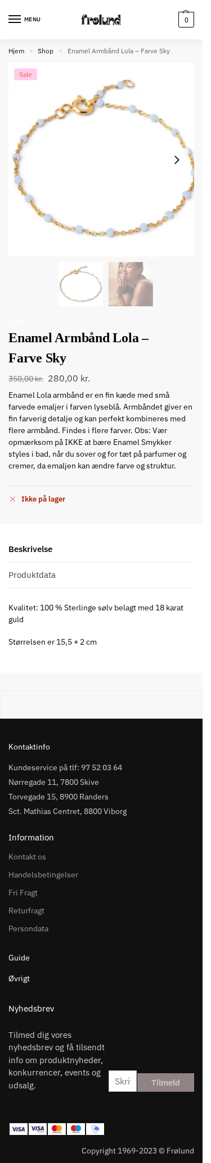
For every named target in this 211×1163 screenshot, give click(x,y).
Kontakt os (27, 857)
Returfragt (26, 910)
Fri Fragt (23, 893)
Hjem (16, 51)
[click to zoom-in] (105, 159)
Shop (45, 51)
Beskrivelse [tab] (30, 549)
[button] (185, 19)
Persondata (28, 928)
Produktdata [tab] (32, 574)
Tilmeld (165, 1082)
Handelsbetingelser (43, 875)
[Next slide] (176, 160)
